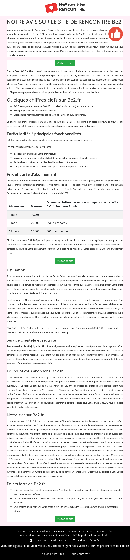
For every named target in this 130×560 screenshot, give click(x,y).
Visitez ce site (65, 63)
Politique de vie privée (36, 546)
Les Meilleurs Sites (52, 554)
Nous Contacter (79, 554)
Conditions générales (64, 546)
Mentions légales (11, 546)
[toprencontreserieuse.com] (65, 8)
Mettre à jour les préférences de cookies (104, 546)
